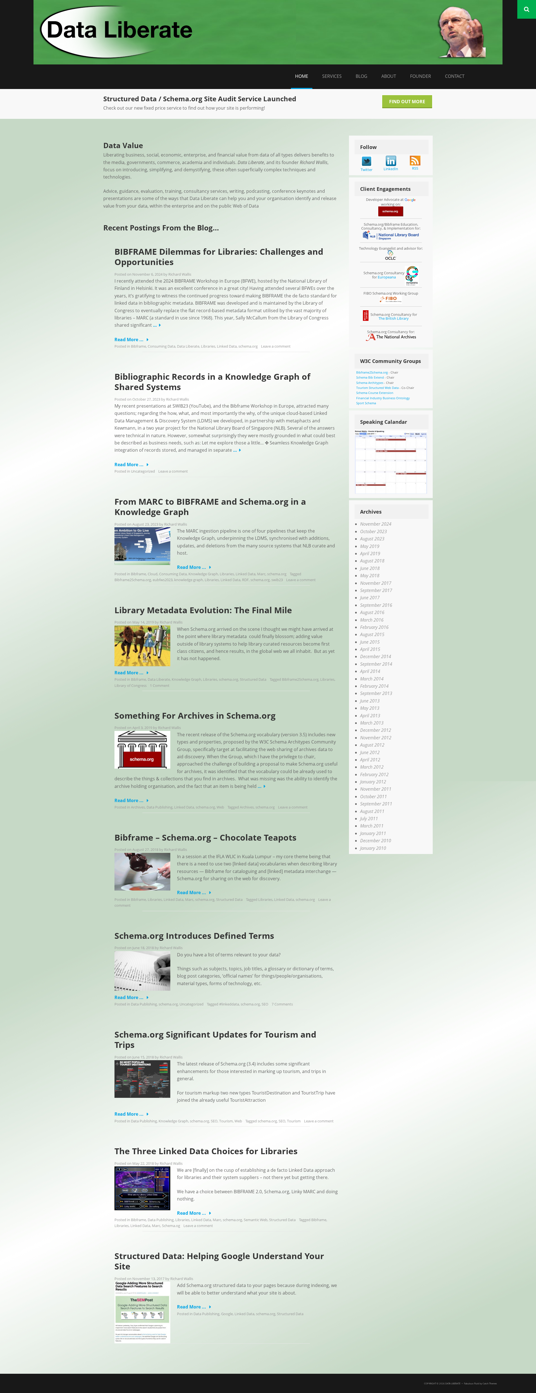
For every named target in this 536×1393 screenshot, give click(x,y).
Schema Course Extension (374, 393)
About (388, 76)
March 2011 (372, 826)
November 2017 (375, 583)
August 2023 (372, 539)
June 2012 (370, 752)
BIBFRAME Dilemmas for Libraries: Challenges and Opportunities (218, 257)
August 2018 (372, 561)
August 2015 (372, 634)
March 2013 (372, 723)
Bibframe (138, 346)
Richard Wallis (179, 274)
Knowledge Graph (203, 573)
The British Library (394, 318)
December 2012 (375, 730)
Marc (261, 573)
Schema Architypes (369, 383)
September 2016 (376, 605)
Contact (455, 76)
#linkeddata (229, 1004)
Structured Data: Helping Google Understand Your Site (219, 1261)
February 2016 (374, 627)
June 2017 (370, 598)
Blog (361, 76)
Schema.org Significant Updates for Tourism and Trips (215, 1040)
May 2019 (369, 546)
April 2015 (370, 649)
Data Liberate (188, 346)
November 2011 (375, 789)
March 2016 (372, 620)
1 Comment (159, 685)
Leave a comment (276, 346)
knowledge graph (188, 579)
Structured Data (253, 679)
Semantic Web (255, 1219)
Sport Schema (366, 403)
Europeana (387, 277)
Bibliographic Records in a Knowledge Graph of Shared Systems (212, 382)
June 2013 (370, 701)
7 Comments (282, 1004)
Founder (420, 76)
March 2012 (372, 767)
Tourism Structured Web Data (377, 388)
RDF (245, 579)
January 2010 (373, 848)
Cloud (152, 573)
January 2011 (373, 833)
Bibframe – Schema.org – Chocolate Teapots (205, 837)
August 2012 (372, 745)
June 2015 (370, 642)
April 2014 (370, 671)
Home (301, 76)
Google (227, 1313)
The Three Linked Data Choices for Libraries (206, 1151)
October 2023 (373, 531)
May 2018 (369, 575)
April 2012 (370, 760)
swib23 (277, 579)
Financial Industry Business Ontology (383, 398)
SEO (265, 1004)
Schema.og (171, 1225)
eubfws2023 (163, 579)
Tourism (226, 1120)
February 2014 (374, 686)
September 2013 (376, 693)
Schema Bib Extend (370, 377)
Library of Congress (130, 685)
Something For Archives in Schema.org (195, 715)
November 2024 (375, 524)
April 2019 (370, 553)
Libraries (208, 346)
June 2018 (370, 568)
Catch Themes (490, 1383)
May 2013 (369, 708)
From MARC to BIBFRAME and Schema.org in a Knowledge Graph (210, 507)
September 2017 (376, 590)
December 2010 (375, 841)
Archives (138, 807)
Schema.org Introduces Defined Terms (194, 935)
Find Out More (407, 101)
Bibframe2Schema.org (132, 579)
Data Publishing (160, 807)
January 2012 (373, 782)
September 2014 (376, 664)
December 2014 (375, 656)
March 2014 (372, 679)
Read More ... (129, 339)
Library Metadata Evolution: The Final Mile (203, 610)
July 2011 (369, 818)
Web (220, 807)
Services (332, 76)
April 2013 (370, 716)
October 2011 (373, 796)
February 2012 (374, 774)
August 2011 (372, 811)
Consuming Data (161, 346)
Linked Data (227, 346)
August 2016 (372, 612)
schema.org (248, 346)
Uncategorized (143, 471)
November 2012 (375, 738)
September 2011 (376, 804)
